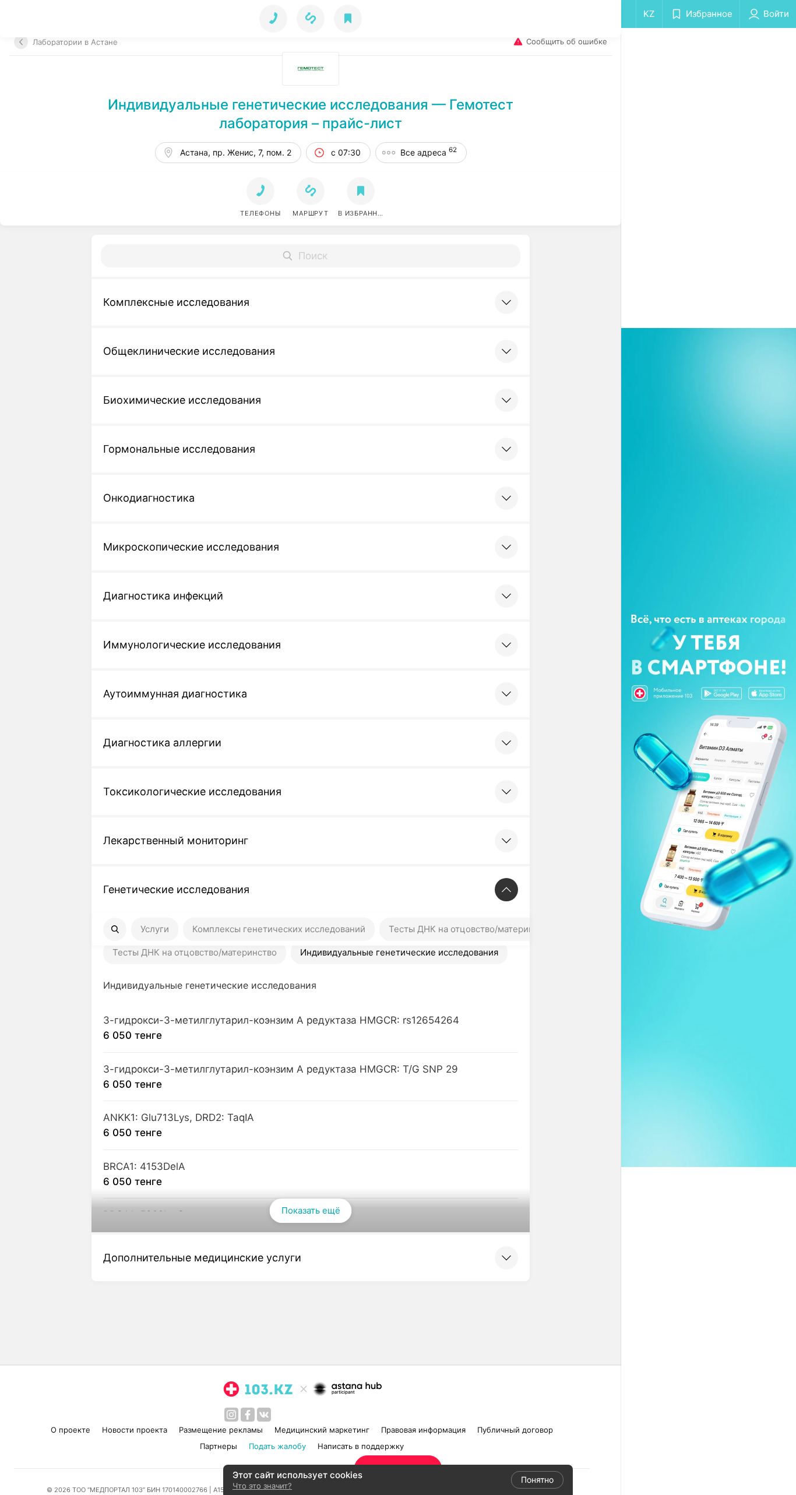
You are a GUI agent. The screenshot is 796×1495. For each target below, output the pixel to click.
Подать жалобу (277, 1446)
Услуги (154, 929)
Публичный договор (515, 1429)
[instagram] (231, 1415)
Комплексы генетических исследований (278, 929)
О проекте (70, 1429)
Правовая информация (423, 1429)
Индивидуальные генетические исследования (399, 952)
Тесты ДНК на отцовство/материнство (471, 929)
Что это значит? (262, 1485)
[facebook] (248, 1415)
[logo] (258, 1389)
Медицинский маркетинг (321, 1429)
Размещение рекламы (221, 1429)
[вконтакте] (264, 1415)
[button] (311, 197)
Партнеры (218, 1446)
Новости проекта (134, 1429)
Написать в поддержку (361, 1446)
